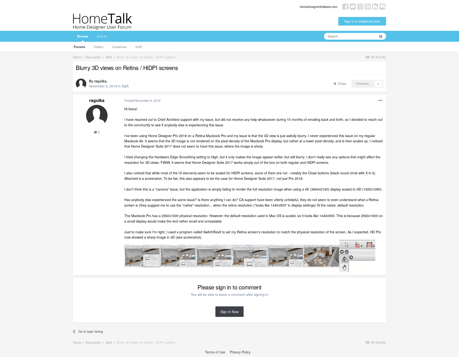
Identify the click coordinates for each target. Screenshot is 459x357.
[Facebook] (345, 6)
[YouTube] (353, 6)
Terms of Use (215, 352)
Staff (138, 46)
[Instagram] (360, 6)
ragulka (100, 81)
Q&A (125, 86)
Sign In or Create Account (362, 21)
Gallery (99, 46)
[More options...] (380, 100)
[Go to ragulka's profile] (81, 84)
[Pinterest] (368, 6)
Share (341, 83)
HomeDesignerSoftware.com (318, 7)
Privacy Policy (240, 352)
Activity (102, 36)
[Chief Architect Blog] (382, 6)
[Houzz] (375, 6)
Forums (79, 46)
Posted (142, 100)
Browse (82, 36)
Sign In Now (229, 311)
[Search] (381, 36)
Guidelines (119, 46)
